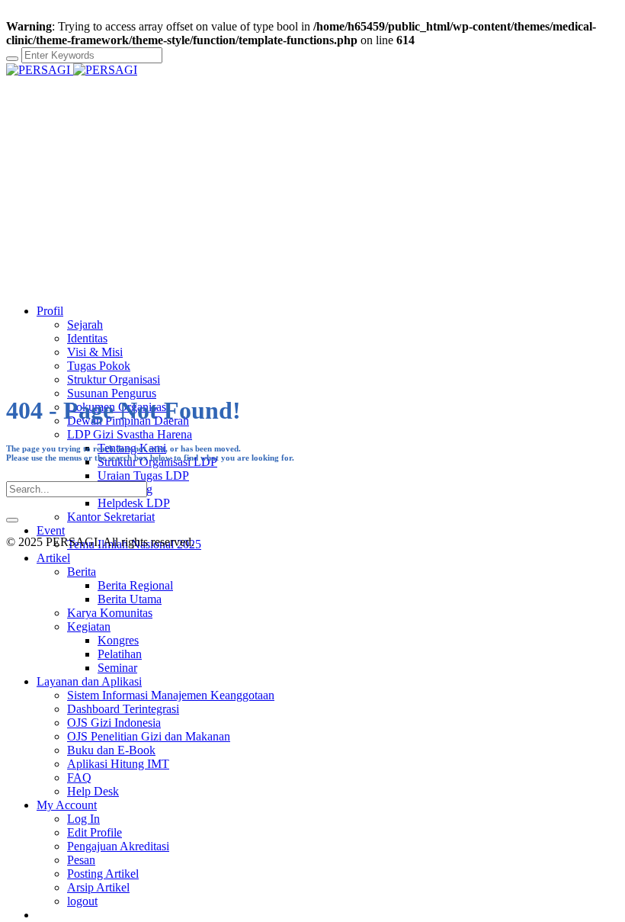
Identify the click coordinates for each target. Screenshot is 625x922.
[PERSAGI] (71, 69)
